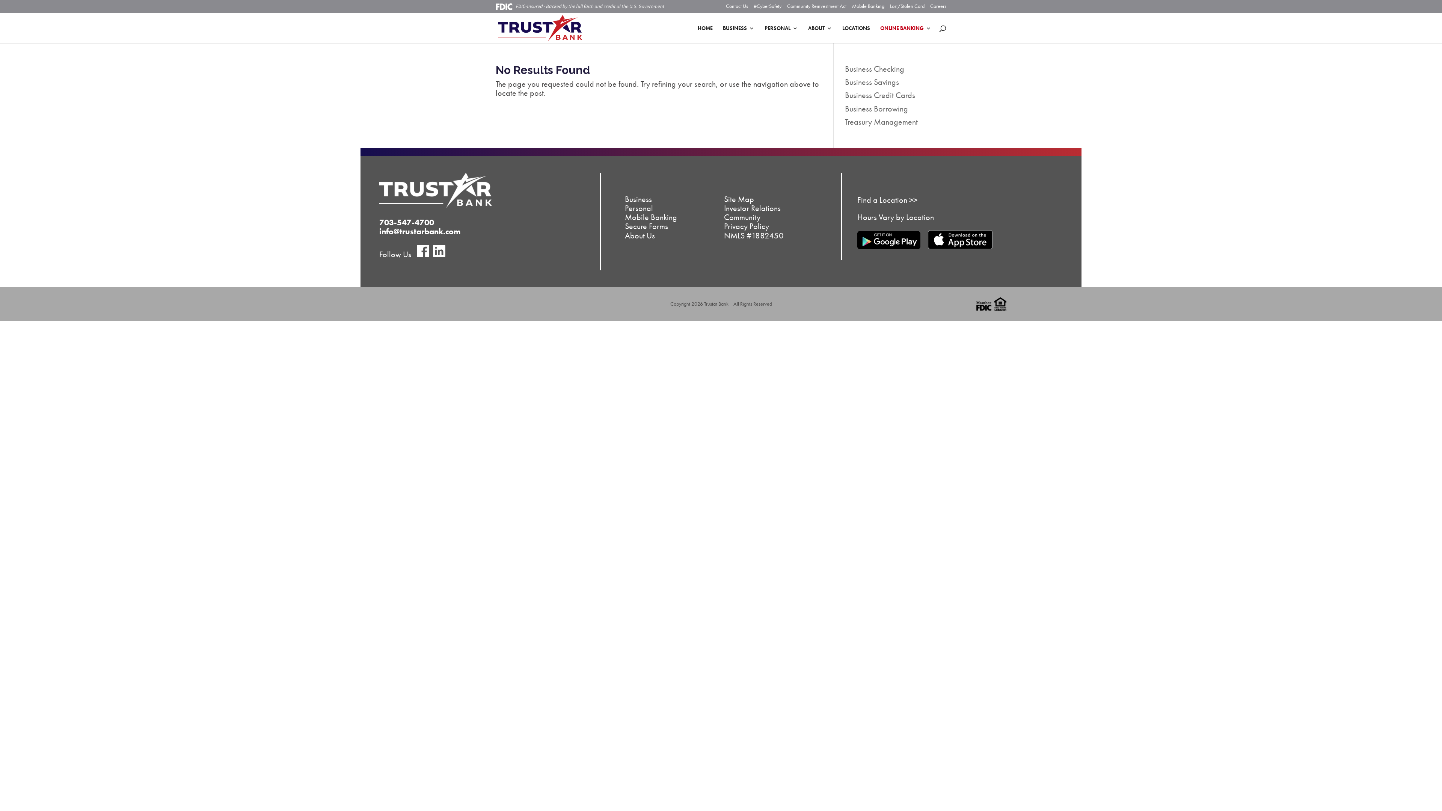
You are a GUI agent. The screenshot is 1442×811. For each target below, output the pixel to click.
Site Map (739, 198)
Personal (777, 29)
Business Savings (872, 82)
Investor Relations (752, 208)
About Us (640, 235)
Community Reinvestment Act (816, 6)
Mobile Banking (868, 6)
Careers (938, 6)
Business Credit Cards (880, 95)
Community (742, 217)
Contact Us (737, 6)
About (816, 29)
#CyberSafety (767, 6)
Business (735, 29)
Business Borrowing (876, 108)
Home (705, 29)
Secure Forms (646, 226)
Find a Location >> (887, 199)
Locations (856, 29)
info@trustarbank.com (420, 231)
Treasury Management (881, 121)
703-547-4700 (406, 222)
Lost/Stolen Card (907, 6)
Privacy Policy (746, 226)
